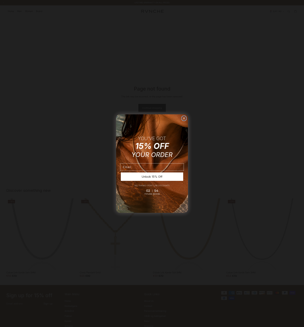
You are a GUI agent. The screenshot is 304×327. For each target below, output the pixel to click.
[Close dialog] (184, 118)
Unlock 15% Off (152, 176)
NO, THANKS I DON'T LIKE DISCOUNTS (152, 185)
